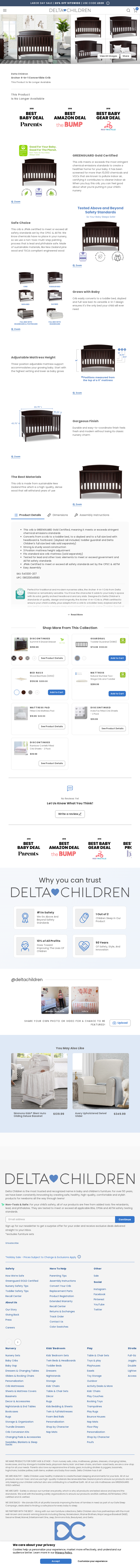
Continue (125, 1219)
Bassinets (11, 1396)
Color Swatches (59, 1326)
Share (126, 56)
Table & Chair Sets (57, 1391)
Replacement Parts (61, 1291)
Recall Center (13, 1296)
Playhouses (93, 1365)
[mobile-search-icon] (128, 10)
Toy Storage (94, 1376)
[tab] (27, 515)
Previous (9, 1342)
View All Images (108, 56)
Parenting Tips (58, 1275)
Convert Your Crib (60, 1286)
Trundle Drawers (15, 1427)
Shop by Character (57, 1427)
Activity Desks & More (100, 1386)
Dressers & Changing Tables (22, 1370)
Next (18, 1342)
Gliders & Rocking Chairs (19, 1376)
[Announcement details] (79, 1257)
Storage (51, 1381)
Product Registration (62, 1296)
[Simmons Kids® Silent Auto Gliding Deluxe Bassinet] (39, 1081)
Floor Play (92, 1427)
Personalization (14, 1381)
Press (8, 1319)
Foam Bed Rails (55, 1416)
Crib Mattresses (14, 1386)
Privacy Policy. (63, 1552)
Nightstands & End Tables (20, 1406)
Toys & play (94, 1360)
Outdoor (92, 1381)
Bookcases (11, 1411)
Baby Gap (11, 1365)
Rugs (8, 1416)
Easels (90, 1370)
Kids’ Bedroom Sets (57, 1355)
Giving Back (12, 1314)
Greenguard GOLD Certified (21, 1281)
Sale (96, 1275)
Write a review (68, 814)
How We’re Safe (14, 1275)
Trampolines (94, 1406)
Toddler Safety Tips (17, 1291)
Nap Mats (51, 1432)
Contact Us (56, 1321)
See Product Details (52, 658)
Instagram (100, 1289)
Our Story (11, 1309)
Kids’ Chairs (53, 1386)
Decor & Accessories (17, 1401)
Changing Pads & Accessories (23, 1437)
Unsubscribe (11, 1243)
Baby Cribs (11, 1360)
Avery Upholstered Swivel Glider (91, 1115)
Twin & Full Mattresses (59, 1411)
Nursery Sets (12, 1355)
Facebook (99, 1294)
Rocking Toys (95, 1401)
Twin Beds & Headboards (61, 1360)
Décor (49, 1396)
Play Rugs (92, 1411)
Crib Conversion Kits (17, 1432)
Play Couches (95, 1396)
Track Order (57, 1316)
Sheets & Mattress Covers (20, 1391)
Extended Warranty (61, 1301)
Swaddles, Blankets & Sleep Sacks (21, 1443)
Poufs (90, 1442)
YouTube (99, 1304)
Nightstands (53, 1376)
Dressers (51, 1370)
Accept (56, 1561)
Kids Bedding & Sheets (59, 1406)
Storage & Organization (19, 1421)
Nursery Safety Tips (16, 1286)
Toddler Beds (54, 1365)
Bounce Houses (96, 1416)
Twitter (98, 1309)
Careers (10, 1327)
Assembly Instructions (63, 1281)
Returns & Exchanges (62, 1311)
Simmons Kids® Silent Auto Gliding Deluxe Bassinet (30, 1115)
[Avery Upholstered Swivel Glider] (101, 1081)
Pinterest (99, 1299)
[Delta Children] (70, 1178)
